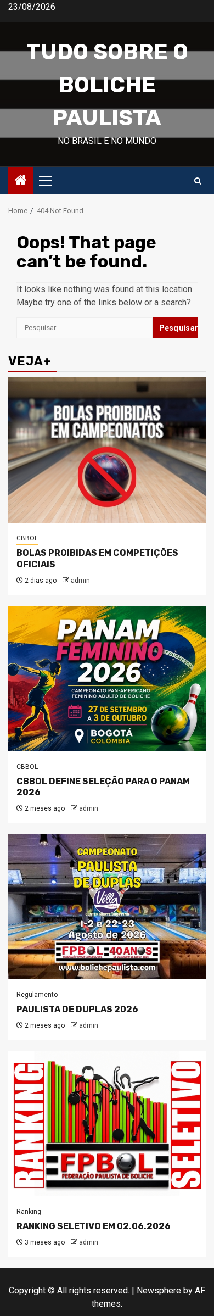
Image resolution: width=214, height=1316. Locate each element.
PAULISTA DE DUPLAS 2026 (77, 1009)
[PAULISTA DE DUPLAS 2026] (107, 906)
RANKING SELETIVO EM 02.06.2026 (93, 1226)
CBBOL (27, 538)
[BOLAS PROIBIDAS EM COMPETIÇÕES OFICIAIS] (107, 450)
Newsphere (159, 1290)
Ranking (28, 1211)
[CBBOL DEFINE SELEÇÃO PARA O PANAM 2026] (107, 678)
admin (80, 580)
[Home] (21, 181)
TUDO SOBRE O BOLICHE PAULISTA (107, 85)
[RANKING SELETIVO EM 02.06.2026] (107, 1123)
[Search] (198, 181)
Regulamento (37, 995)
